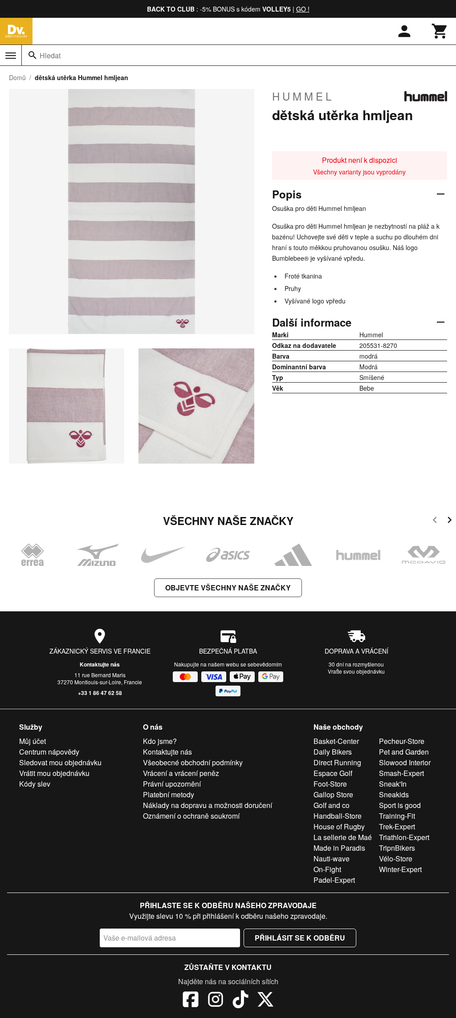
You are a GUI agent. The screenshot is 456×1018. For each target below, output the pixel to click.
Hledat (50, 55)
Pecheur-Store (401, 741)
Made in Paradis (339, 848)
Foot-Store (330, 784)
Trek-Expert (397, 826)
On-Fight (327, 869)
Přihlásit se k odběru (300, 938)
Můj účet (32, 741)
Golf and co (332, 805)
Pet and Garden (404, 752)
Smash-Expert (401, 773)
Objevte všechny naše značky (228, 587)
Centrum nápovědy (49, 752)
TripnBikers (397, 848)
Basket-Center (336, 741)
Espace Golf (333, 773)
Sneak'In (393, 784)
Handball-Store (338, 816)
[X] (265, 1000)
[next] (449, 521)
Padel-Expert (334, 880)
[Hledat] (32, 55)
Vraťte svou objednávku (356, 671)
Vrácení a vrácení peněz (181, 773)
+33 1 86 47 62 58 (100, 693)
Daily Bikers (333, 752)
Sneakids (394, 794)
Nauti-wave (332, 858)
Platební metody (168, 794)
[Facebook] (191, 1000)
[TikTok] (240, 1000)
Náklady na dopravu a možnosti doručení (207, 805)
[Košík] (440, 31)
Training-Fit (397, 816)
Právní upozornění (172, 784)
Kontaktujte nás (100, 664)
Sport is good (400, 805)
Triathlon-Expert (404, 837)
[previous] (434, 521)
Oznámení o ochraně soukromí (191, 816)
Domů (17, 77)
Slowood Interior (405, 762)
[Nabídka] (10, 55)
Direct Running (337, 762)
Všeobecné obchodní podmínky (193, 762)
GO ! (302, 8)
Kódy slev (34, 784)
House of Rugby (339, 826)
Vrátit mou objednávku (54, 773)
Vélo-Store (395, 858)
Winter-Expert (400, 869)
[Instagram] (215, 1000)
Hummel (303, 96)
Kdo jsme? (160, 741)
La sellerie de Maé (343, 837)
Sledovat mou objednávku (60, 762)
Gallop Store (333, 794)
